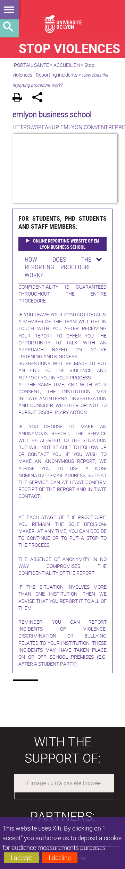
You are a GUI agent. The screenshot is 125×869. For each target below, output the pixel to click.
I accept (21, 857)
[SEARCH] (9, 28)
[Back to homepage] (62, 19)
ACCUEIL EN (66, 65)
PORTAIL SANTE (31, 65)
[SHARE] (39, 98)
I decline (60, 857)
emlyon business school (52, 114)
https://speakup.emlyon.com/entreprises (62, 127)
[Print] (19, 98)
